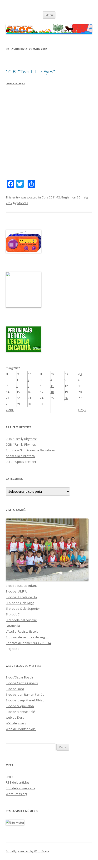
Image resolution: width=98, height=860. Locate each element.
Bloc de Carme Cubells (22, 683)
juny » (82, 410)
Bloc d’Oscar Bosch (19, 677)
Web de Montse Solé (21, 729)
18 (52, 392)
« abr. (10, 410)
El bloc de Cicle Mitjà (20, 603)
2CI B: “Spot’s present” (21, 461)
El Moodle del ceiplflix (21, 620)
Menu (49, 15)
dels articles (17, 782)
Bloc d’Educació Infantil (22, 585)
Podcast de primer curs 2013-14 (28, 643)
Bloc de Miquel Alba (20, 706)
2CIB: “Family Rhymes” (21, 444)
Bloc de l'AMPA (16, 591)
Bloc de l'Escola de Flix (21, 597)
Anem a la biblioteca (20, 456)
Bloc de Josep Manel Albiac (25, 700)
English (66, 197)
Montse (22, 203)
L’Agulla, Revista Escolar (23, 631)
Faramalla (13, 626)
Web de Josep (16, 723)
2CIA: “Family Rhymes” (21, 439)
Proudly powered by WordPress (27, 851)
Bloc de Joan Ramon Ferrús (25, 694)
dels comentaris (20, 788)
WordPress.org (16, 794)
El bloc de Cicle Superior (23, 608)
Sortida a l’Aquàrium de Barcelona (30, 450)
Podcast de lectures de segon (27, 637)
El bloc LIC (13, 614)
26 (66, 398)
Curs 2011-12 (51, 197)
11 (52, 386)
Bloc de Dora (15, 689)
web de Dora (15, 717)
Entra (9, 777)
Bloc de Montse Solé (20, 712)
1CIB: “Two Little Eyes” (30, 71)
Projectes (12, 648)
